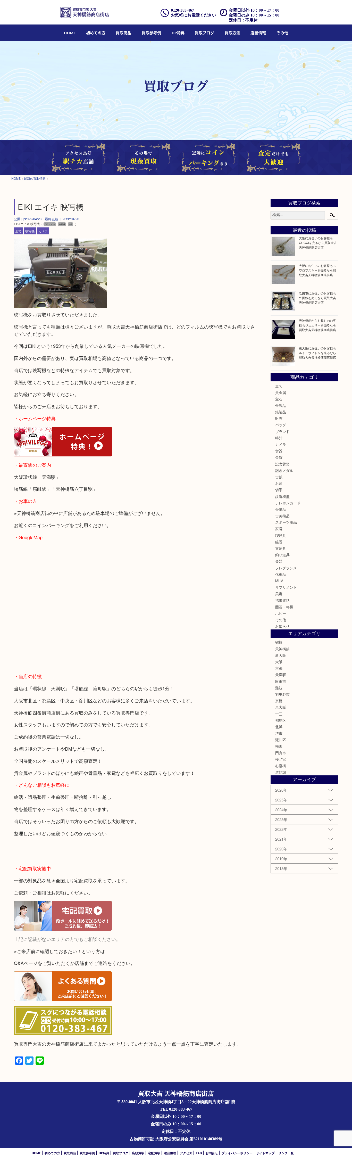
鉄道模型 (282, 496)
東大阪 (280, 707)
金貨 (278, 457)
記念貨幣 (282, 463)
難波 (278, 687)
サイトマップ (265, 1153)
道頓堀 (280, 772)
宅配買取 (154, 1153)
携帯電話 (282, 600)
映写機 (30, 231)
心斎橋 (280, 765)
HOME (70, 32)
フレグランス (286, 567)
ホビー (280, 613)
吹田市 (280, 681)
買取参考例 (151, 32)
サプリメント (286, 587)
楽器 (278, 561)
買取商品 (123, 32)
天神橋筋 (282, 648)
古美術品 (282, 515)
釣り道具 (282, 554)
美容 (278, 593)
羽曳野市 (282, 694)
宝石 (278, 398)
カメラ (43, 231)
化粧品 (280, 574)
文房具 (280, 548)
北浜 (278, 726)
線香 (278, 541)
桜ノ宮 (280, 759)
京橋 (278, 700)
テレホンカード (287, 502)
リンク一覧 (286, 1153)
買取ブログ (204, 32)
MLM (279, 580)
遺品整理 (170, 1153)
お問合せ (212, 1153)
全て (18, 231)
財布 (278, 418)
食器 (278, 450)
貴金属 (280, 392)
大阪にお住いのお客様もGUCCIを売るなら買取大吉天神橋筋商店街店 (318, 242)
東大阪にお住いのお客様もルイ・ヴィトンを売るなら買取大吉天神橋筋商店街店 (317, 352)
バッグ (280, 424)
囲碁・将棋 (284, 606)
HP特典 (178, 32)
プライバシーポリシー (237, 1153)
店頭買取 (138, 1153)
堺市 (278, 733)
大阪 (278, 661)
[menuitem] (69, 32)
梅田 (278, 746)
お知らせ (282, 626)
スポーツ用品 (286, 522)
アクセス (186, 1153)
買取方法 (232, 32)
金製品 (280, 405)
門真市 (280, 752)
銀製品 (280, 411)
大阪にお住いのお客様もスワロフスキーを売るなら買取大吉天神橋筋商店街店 (317, 270)
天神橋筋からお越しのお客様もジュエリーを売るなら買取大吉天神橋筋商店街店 (317, 325)
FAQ (199, 1153)
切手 (278, 489)
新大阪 (280, 655)
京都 (278, 668)
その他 (280, 619)
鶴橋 (278, 642)
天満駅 (280, 674)
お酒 (278, 483)
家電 (278, 528)
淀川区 (280, 739)
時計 (278, 437)
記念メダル (284, 470)
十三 (278, 713)
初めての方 (95, 32)
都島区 (280, 720)
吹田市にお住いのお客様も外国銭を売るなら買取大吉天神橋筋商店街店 (317, 298)
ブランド (282, 431)
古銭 (278, 476)
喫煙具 (280, 535)
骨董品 (280, 509)
